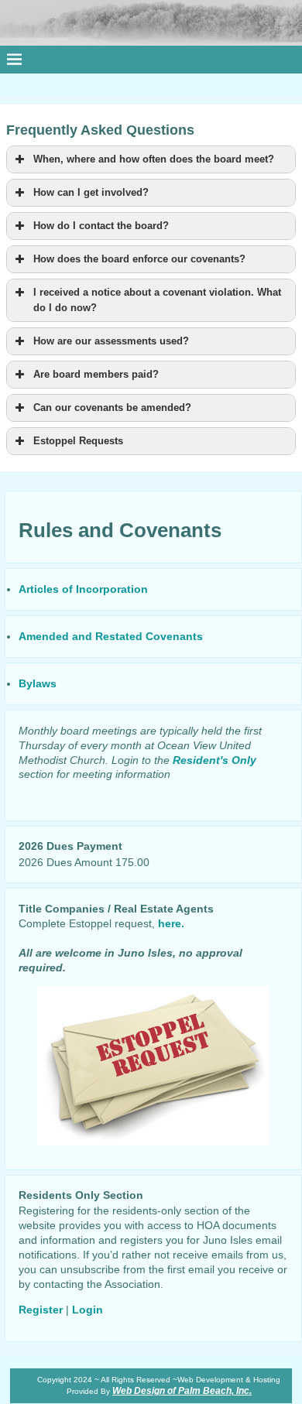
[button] (151, 159)
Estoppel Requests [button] (78, 441)
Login (87, 1309)
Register (41, 1309)
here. (171, 923)
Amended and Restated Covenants (111, 636)
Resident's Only (214, 760)
